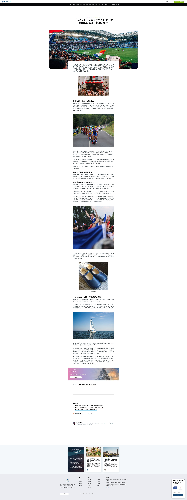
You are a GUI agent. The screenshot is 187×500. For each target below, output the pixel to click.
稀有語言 (102, 4)
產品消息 (74, 4)
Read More (111, 423)
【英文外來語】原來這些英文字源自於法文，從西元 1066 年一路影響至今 (76, 459)
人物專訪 (110, 4)
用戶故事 (113, 4)
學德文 (90, 4)
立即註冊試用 (92, 363)
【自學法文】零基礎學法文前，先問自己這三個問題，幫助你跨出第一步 (76, 463)
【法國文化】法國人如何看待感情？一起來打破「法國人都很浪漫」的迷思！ (76, 467)
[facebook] (80, 493)
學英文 (81, 4)
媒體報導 (98, 481)
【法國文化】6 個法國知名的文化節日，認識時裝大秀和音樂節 (90, 405)
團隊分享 (106, 4)
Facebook (87, 413)
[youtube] (83, 493)
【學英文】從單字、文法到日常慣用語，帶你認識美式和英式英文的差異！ (116, 480)
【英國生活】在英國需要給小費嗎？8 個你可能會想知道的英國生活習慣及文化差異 (116, 485)
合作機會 (98, 483)
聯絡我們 (98, 485)
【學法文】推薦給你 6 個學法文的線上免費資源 (86, 410)
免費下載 (89, 483)
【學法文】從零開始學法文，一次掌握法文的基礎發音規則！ (89, 407)
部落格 (89, 485)
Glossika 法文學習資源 (97, 17)
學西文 (96, 4)
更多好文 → (108, 487)
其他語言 (99, 4)
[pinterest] (93, 493)
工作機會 (98, 479)
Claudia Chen (79, 422)
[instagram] (86, 493)
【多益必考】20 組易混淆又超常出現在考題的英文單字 (115, 482)
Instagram (92, 413)
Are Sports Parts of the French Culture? (87, 384)
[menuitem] (74, 4)
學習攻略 (77, 4)
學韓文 (87, 4)
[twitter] (89, 493)
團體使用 (80, 485)
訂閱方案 (80, 481)
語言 (80, 479)
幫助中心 (89, 481)
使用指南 (89, 479)
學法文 (93, 4)
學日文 (84, 4)
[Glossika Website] (6, 1)
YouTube (82, 413)
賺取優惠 (89, 487)
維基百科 (95, 291)
